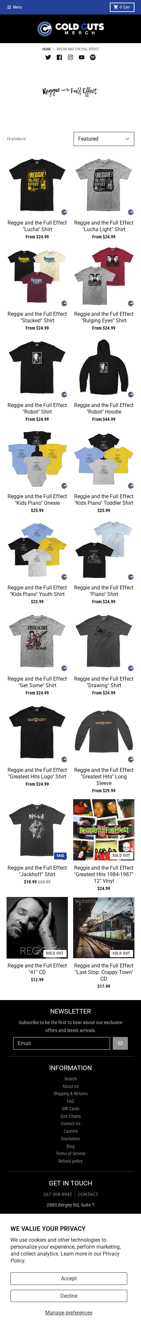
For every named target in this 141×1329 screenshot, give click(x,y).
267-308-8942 (57, 1194)
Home (46, 49)
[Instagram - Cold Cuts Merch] (70, 57)
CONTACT (88, 1194)
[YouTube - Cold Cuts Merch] (81, 57)
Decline (68, 1296)
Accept (69, 1278)
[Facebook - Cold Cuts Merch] (59, 57)
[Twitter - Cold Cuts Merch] (48, 57)
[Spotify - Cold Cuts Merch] (93, 57)
